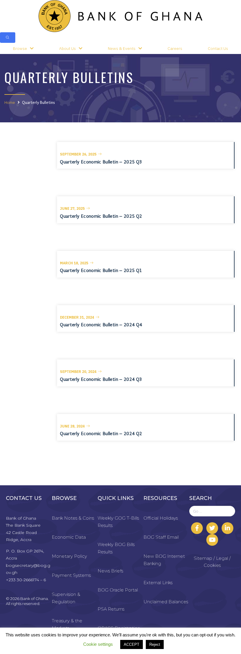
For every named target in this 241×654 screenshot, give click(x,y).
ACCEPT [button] (131, 644)
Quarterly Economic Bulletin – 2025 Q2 (101, 216)
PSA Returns (111, 609)
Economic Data (69, 537)
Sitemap (203, 558)
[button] (81, 154)
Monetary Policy (69, 556)
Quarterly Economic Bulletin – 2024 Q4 (101, 325)
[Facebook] (197, 528)
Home (9, 102)
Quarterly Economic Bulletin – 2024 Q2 (101, 434)
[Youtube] (212, 540)
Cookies (212, 565)
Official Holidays (160, 518)
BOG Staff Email (161, 537)
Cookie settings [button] (98, 644)
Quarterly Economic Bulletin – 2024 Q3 (101, 379)
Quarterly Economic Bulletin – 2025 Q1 (101, 270)
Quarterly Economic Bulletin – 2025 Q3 (101, 162)
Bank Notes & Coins (73, 518)
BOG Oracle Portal (118, 590)
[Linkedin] (227, 528)
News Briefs (110, 571)
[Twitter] (212, 528)
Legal (222, 558)
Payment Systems (71, 575)
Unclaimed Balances (165, 601)
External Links (158, 582)
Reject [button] (154, 644)
